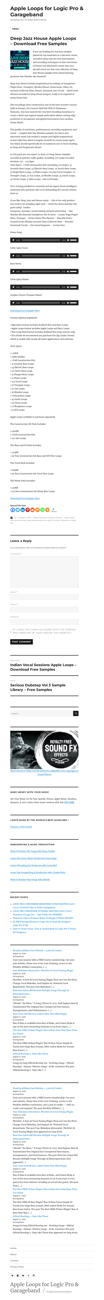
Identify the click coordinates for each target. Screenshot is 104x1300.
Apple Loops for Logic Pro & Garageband (46, 11)
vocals (73, 520)
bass (12, 520)
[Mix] (37, 510)
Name (14, 592)
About (13, 1254)
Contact (14, 1260)
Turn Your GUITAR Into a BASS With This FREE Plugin (40, 1014)
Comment (16, 554)
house (23, 520)
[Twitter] (17, 510)
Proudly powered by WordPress (59, 1292)
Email (14, 605)
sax (45, 520)
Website (14, 617)
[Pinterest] (27, 510)
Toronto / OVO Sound (21, 827)
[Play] (13, 240)
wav (12, 523)
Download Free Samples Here (25, 310)
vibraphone (65, 520)
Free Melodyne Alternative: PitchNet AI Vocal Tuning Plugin (43, 970)
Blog (35, 518)
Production (42, 518)
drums (17, 520)
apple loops (69, 518)
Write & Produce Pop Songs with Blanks (30, 879)
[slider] (73, 240)
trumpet (56, 520)
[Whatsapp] (42, 510)
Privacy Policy (17, 1267)
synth (50, 520)
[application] (44, 240)
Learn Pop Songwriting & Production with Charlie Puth (37, 872)
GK (15, 518)
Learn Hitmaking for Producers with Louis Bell (33, 865)
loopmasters (32, 520)
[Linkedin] (22, 510)
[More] (47, 510)
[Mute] (68, 240)
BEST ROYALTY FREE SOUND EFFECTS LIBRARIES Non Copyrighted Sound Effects (44, 773)
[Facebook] (13, 510)
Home (13, 1248)
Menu (15, 29)
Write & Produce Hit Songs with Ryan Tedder (32, 851)
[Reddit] (32, 510)
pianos (40, 520)
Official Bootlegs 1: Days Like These (30, 1053)
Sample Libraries (55, 518)
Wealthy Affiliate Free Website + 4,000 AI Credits (37, 950)
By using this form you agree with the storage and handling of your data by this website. (44, 631)
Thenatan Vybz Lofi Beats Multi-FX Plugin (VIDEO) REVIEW (43, 918)
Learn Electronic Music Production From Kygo (33, 858)
